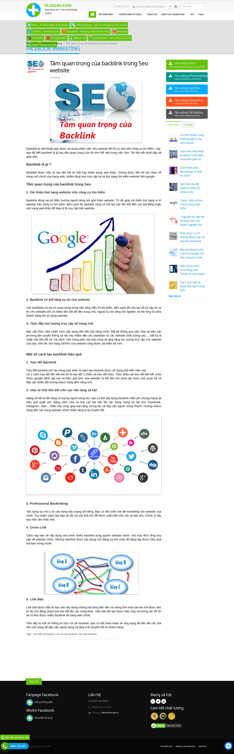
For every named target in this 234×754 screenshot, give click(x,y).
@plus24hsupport (155, 6)
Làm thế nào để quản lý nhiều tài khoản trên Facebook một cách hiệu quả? (191, 192)
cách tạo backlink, (87, 634)
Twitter (158, 701)
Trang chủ (31, 43)
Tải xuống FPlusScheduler (191, 77)
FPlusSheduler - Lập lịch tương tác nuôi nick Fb (102, 24)
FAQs (201, 14)
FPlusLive (122, 31)
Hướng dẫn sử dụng (130, 14)
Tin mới (188, 124)
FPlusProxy (80, 37)
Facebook (170, 6)
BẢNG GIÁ (152, 14)
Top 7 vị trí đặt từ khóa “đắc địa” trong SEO (192, 286)
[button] (228, 746)
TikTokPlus (37, 37)
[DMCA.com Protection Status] (166, 725)
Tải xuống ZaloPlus (187, 89)
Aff (192, 14)
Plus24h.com (166, 746)
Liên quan (174, 124)
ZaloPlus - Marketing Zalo (45, 31)
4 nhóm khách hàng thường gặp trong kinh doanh (192, 139)
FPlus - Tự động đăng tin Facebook (50, 24)
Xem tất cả (174, 295)
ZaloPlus (202, 746)
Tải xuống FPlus (187, 64)
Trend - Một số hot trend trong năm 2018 (191, 204)
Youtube (175, 6)
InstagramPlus (59, 37)
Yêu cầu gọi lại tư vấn (17, 737)
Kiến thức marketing (173, 14)
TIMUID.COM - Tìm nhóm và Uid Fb (112, 37)
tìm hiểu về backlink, (45, 634)
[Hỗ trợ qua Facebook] (228, 746)
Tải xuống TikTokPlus (189, 114)
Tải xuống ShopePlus (189, 101)
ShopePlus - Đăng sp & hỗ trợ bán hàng (88, 31)
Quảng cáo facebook (185, 746)
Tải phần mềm (106, 14)
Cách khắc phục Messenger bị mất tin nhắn (191, 171)
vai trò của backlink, (67, 634)
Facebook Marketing (51, 43)
